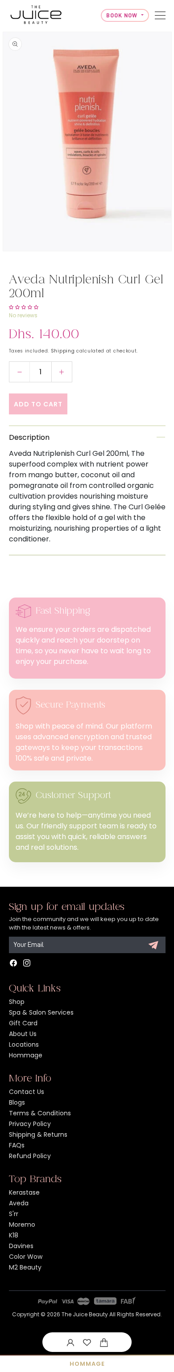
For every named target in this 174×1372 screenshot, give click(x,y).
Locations (24, 1044)
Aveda (19, 1203)
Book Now (122, 15)
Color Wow (25, 1256)
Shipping (63, 351)
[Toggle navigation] (160, 15)
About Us (23, 1033)
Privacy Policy (30, 1123)
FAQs (17, 1145)
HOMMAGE (87, 1364)
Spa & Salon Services (41, 1012)
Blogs (17, 1102)
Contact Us (26, 1091)
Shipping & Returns (38, 1134)
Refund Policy (30, 1155)
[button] (104, 1342)
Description (29, 437)
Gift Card (23, 1023)
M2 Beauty (25, 1267)
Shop (17, 1001)
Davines (21, 1245)
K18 (13, 1235)
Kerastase (24, 1192)
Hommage (25, 1055)
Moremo (22, 1224)
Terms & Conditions (40, 1113)
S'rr (13, 1213)
